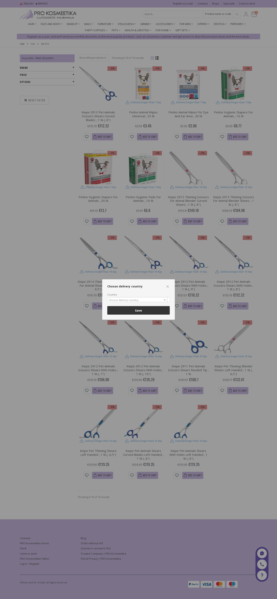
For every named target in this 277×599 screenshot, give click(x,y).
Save (138, 310)
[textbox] (137, 300)
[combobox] (138, 299)
